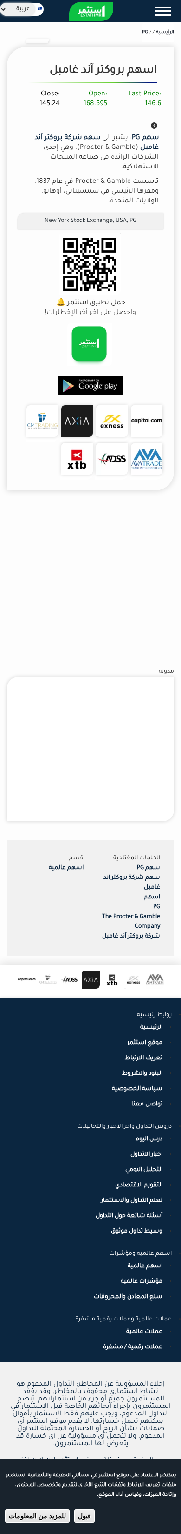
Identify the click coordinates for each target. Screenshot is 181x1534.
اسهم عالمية (66, 868)
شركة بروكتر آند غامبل (131, 936)
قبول (84, 1516)
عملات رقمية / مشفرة (132, 1347)
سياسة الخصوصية (137, 1089)
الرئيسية (165, 32)
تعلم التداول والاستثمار (131, 1201)
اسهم (152, 897)
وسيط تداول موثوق (136, 1231)
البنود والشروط (142, 1074)
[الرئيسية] (91, 11)
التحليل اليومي (143, 1170)
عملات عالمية (144, 1332)
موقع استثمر (144, 1043)
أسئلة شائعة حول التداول (129, 1216)
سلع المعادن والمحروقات (128, 1297)
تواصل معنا (146, 1104)
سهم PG (148, 868)
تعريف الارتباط (143, 1058)
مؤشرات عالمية (141, 1282)
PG (145, 32)
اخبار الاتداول (146, 1155)
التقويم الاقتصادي (138, 1185)
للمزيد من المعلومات (37, 1516)
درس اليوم (149, 1139)
